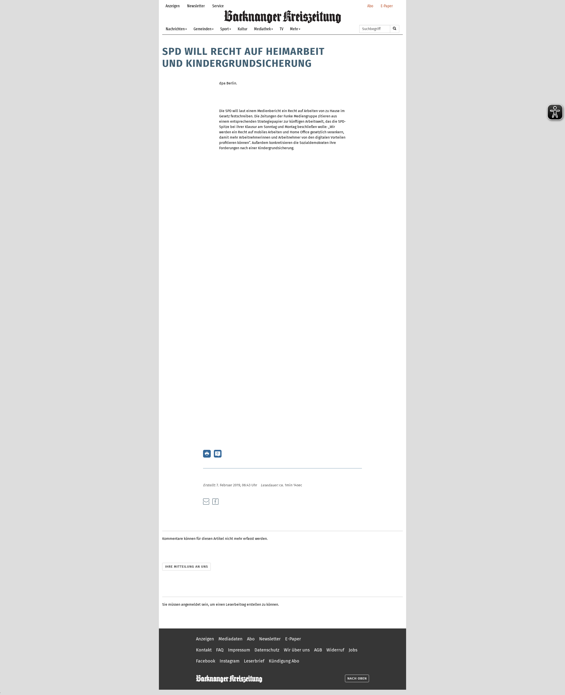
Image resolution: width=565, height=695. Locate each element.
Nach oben (357, 678)
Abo (370, 5)
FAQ (220, 650)
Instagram (229, 661)
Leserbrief (254, 661)
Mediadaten (230, 639)
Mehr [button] (294, 28)
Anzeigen (173, 5)
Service (218, 5)
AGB (318, 650)
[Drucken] (207, 453)
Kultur (242, 28)
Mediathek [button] (262, 28)
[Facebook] (215, 501)
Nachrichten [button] (175, 28)
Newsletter (196, 5)
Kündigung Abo (284, 661)
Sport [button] (224, 28)
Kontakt (204, 650)
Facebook (205, 661)
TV (281, 28)
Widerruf (335, 650)
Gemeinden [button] (202, 28)
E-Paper (387, 5)
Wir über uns (297, 650)
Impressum (239, 650)
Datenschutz (266, 650)
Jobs (353, 650)
